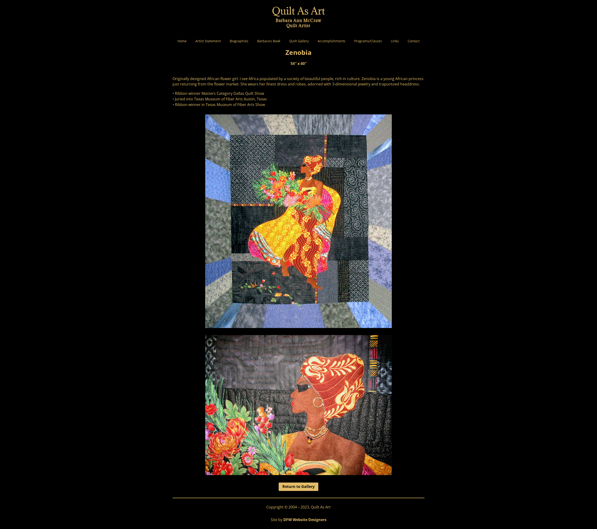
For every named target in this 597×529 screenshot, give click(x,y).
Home (182, 41)
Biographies (239, 41)
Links (395, 41)
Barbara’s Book (268, 41)
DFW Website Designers (304, 519)
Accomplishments (331, 41)
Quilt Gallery (299, 41)
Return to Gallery (298, 486)
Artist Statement (208, 41)
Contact (414, 41)
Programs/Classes (368, 41)
